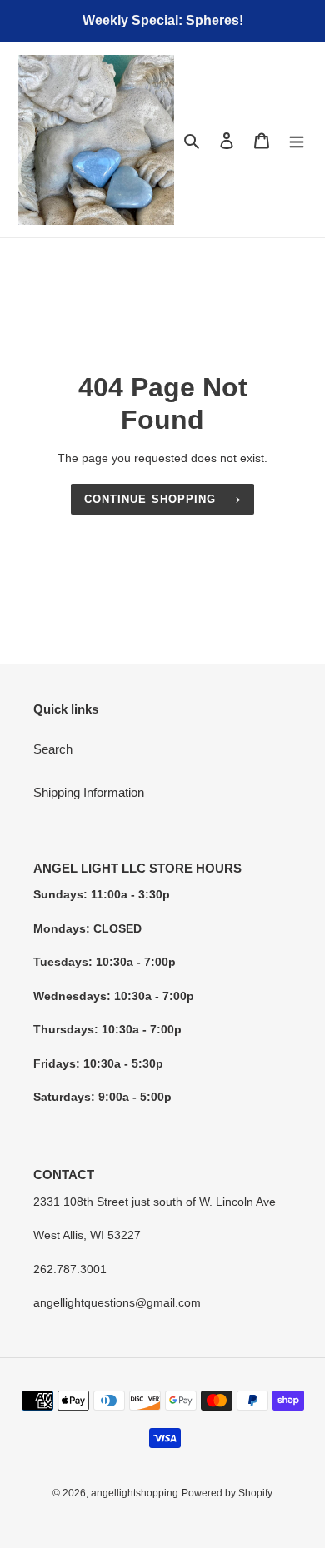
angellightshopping (134, 1493)
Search (52, 749)
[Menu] (296, 140)
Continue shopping (150, 499)
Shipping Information (88, 792)
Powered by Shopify (227, 1493)
